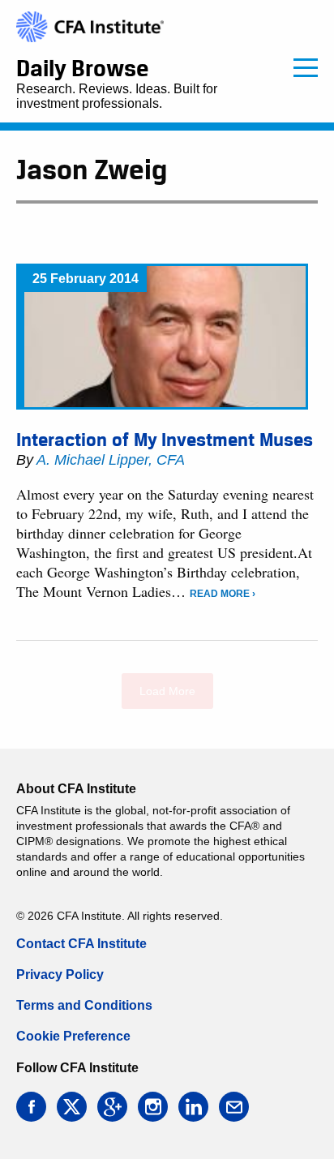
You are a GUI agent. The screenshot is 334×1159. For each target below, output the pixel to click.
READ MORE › (222, 593)
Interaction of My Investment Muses (164, 439)
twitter (72, 1107)
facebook (31, 1107)
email (234, 1107)
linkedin (193, 1107)
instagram (153, 1107)
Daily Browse (82, 68)
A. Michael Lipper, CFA (110, 460)
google (112, 1107)
